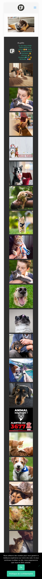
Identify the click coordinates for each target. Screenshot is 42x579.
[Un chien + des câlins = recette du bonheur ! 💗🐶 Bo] (21, 296)
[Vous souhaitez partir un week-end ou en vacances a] (21, 370)
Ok (21, 567)
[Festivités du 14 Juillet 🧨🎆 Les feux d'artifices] (21, 395)
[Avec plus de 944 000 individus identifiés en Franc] (21, 542)
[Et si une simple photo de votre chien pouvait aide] (21, 74)
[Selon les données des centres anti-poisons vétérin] (21, 518)
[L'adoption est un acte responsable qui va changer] (21, 198)
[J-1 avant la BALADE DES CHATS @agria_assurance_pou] (21, 222)
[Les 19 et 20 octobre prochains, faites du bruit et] (21, 271)
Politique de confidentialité (21, 574)
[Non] (39, 566)
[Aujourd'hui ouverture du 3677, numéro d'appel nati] (21, 419)
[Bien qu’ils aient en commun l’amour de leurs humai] (21, 493)
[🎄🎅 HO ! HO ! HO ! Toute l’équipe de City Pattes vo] (21, 148)
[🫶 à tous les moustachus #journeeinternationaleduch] (21, 321)
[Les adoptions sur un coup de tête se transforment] (21, 173)
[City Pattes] (21, 7)
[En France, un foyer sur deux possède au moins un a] (21, 444)
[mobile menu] (35, 7)
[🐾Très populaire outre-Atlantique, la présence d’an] (21, 124)
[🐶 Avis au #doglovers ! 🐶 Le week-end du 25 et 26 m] (21, 468)
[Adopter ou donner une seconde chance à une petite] (21, 345)
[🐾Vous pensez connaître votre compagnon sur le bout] (21, 99)
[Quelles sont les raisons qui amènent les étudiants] (21, 247)
